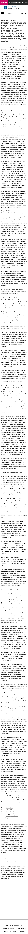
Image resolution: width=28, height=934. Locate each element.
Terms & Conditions (20, 928)
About (7, 925)
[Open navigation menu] (2, 13)
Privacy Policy (21, 931)
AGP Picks (4, 2)
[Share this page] (26, 13)
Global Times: (9, 808)
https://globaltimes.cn (12, 816)
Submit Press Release (8, 928)
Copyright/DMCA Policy (9, 931)
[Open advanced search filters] (22, 13)
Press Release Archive (16, 925)
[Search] (18, 13)
